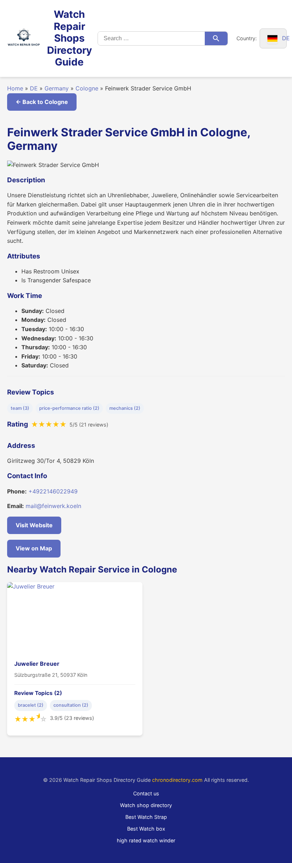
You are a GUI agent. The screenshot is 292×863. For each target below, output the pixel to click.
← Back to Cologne (42, 101)
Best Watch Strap (146, 817)
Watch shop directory (146, 805)
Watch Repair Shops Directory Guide (69, 38)
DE (34, 88)
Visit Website (34, 525)
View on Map (34, 548)
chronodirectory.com (177, 780)
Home (15, 88)
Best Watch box (146, 829)
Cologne (86, 88)
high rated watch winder (146, 840)
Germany (57, 88)
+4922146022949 (53, 491)
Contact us (146, 793)
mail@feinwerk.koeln (53, 505)
